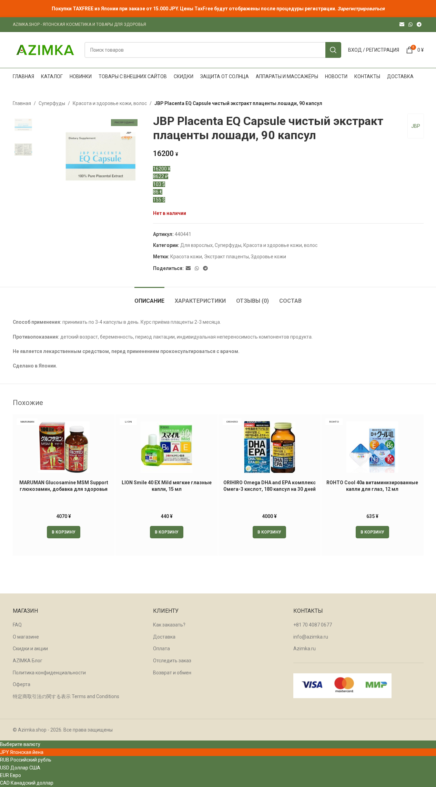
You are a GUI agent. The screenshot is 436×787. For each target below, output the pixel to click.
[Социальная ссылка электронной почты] (401, 24)
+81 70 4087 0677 (312, 625)
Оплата (161, 648)
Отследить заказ (172, 660)
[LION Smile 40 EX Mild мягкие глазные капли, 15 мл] (166, 447)
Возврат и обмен (172, 672)
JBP (415, 126)
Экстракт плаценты (226, 256)
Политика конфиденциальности (49, 672)
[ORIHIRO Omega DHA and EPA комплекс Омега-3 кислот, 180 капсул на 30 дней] (269, 447)
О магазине (26, 637)
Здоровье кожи (268, 256)
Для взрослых (196, 245)
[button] (63, 532)
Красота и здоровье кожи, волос (110, 103)
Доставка (164, 637)
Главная (22, 103)
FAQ (17, 625)
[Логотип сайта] (45, 49)
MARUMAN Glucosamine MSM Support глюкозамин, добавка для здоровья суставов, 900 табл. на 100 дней (63, 489)
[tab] (149, 297)
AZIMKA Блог (27, 660)
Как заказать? (169, 625)
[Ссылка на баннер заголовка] (218, 8)
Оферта (21, 684)
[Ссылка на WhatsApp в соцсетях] (410, 24)
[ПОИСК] (333, 50)
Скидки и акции (30, 648)
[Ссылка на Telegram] (419, 24)
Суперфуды (52, 103)
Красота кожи (186, 256)
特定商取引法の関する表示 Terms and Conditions (66, 696)
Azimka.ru (304, 648)
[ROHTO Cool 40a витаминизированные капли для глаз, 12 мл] (372, 447)
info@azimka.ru (310, 637)
